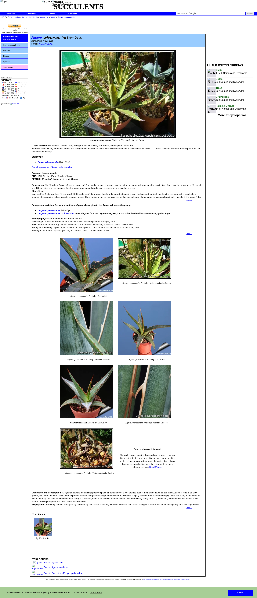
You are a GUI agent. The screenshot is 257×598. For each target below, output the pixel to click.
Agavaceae (44, 17)
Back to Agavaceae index (56, 567)
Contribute (72, 14)
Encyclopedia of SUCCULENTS (10, 38)
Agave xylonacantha (66, 17)
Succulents (31, 14)
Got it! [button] (240, 592)
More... (189, 200)
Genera (6, 56)
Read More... (155, 467)
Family (35, 17)
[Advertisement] (232, 40)
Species (6, 61)
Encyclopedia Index (11, 45)
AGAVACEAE (46, 44)
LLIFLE (3, 17)
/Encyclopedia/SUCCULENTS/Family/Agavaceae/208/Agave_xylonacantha (166, 579)
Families (6, 50)
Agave (53, 17)
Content (52, 14)
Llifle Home (10, 14)
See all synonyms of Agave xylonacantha (52, 167)
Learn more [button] (96, 592)
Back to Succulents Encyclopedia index (63, 573)
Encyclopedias (14, 17)
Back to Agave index (54, 562)
